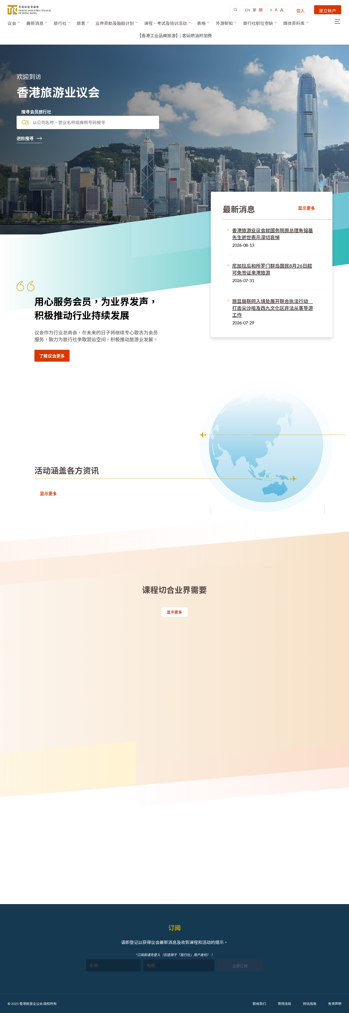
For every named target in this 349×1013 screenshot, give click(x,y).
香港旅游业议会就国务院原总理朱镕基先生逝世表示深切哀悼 (272, 234)
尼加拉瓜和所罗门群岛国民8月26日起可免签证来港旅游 (272, 269)
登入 (300, 10)
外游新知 (224, 23)
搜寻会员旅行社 (36, 111)
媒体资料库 (294, 23)
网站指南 (309, 1004)
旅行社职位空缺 (258, 23)
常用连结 (284, 1004)
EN (247, 10)
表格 (201, 23)
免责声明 (334, 1004)
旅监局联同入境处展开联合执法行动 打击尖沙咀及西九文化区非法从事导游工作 (272, 308)
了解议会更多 (52, 356)
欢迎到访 (29, 76)
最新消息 (34, 23)
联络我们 (259, 1004)
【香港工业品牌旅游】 (158, 35)
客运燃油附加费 (197, 35)
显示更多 (306, 208)
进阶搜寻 (25, 138)
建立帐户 (327, 10)
